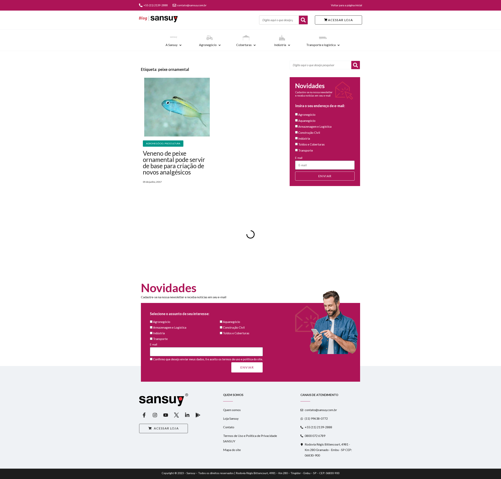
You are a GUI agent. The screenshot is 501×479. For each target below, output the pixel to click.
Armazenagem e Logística (315, 126)
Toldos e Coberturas (311, 144)
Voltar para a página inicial (346, 5)
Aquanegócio (306, 120)
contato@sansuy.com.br (191, 5)
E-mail (298, 157)
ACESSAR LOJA (340, 20)
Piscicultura (172, 143)
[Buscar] (303, 20)
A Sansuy (172, 45)
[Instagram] (155, 415)
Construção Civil (309, 132)
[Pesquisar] (355, 65)
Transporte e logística (321, 45)
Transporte (305, 150)
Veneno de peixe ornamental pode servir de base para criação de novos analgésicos (174, 162)
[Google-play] (198, 415)
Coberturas (244, 45)
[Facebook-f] (144, 415)
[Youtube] (165, 415)
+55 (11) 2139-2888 (155, 5)
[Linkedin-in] (187, 415)
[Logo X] (176, 415)
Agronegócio (208, 45)
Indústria (280, 45)
